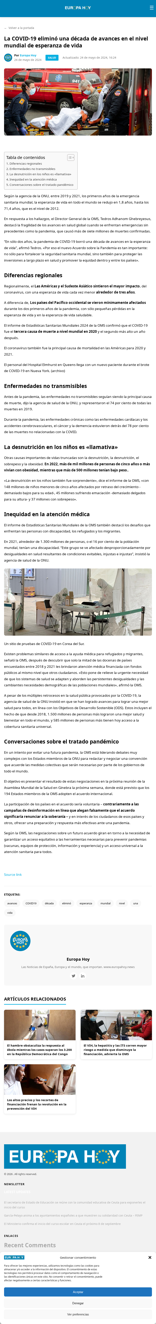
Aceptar (78, 1292)
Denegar (78, 1303)
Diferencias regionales (26, 163)
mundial (105, 903)
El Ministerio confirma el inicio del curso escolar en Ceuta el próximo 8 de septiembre (62, 1224)
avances (12, 903)
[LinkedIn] (82, 975)
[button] (150, 1257)
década (49, 903)
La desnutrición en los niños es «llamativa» (40, 174)
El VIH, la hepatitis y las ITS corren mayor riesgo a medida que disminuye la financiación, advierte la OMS (115, 1049)
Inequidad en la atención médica (33, 179)
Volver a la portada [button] (19, 28)
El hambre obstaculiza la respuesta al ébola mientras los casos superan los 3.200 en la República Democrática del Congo (39, 1049)
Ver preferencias (78, 1314)
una (135, 903)
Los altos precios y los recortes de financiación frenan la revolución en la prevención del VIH (36, 1104)
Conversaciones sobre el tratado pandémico (41, 185)
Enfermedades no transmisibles (32, 169)
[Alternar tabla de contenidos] (68, 157)
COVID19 (31, 903)
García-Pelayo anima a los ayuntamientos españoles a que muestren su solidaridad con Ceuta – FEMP (73, 1215)
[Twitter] (73, 975)
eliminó (66, 903)
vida (9, 912)
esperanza (86, 903)
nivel (122, 903)
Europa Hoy (28, 55)
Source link (13, 874)
